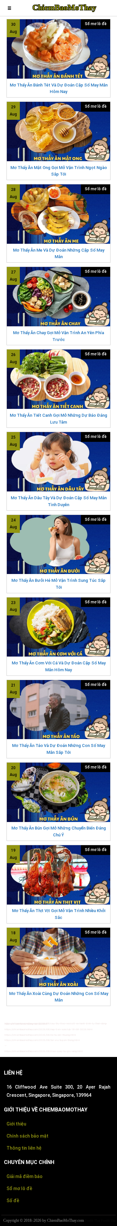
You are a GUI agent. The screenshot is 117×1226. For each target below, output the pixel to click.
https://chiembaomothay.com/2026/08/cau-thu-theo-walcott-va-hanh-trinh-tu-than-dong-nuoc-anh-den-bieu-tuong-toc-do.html (56, 1023)
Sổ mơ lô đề (96, 24)
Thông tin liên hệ (24, 1148)
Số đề (12, 1200)
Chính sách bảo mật (27, 1136)
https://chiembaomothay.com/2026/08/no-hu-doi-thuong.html (40, 1034)
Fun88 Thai (92, 1220)
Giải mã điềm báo (24, 1176)
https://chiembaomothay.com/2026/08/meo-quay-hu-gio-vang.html (44, 1051)
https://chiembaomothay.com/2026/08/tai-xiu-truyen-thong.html (42, 1040)
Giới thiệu (16, 1123)
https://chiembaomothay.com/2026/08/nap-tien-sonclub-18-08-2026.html (49, 1029)
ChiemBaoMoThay (64, 7)
